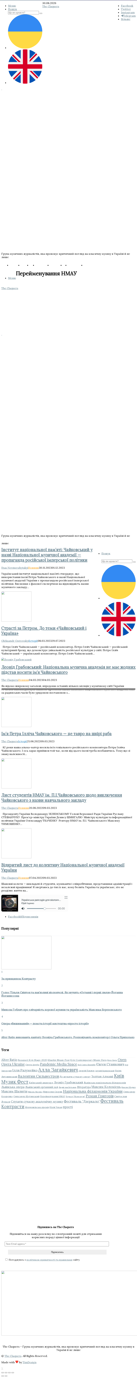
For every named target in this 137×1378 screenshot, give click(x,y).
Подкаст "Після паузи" (75, 1096)
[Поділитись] (6, 1372)
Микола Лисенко (35, 1092)
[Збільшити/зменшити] (12, 1372)
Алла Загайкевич (58, 1069)
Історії (33, 640)
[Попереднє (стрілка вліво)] (2, 1375)
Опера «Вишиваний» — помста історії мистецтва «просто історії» (45, 1023)
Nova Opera (112, 1060)
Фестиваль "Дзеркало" (82, 1101)
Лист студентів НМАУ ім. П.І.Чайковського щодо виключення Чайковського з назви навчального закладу (61, 797)
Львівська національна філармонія (105, 1082)
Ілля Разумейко (25, 1070)
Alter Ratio (9, 1060)
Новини (33, 567)
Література (84, 1087)
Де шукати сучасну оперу (75, 1076)
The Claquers (9, 680)
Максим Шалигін (14, 1091)
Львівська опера (13, 1087)
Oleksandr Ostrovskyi (15, 640)
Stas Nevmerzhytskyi (14, 567)
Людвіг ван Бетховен (67, 1087)
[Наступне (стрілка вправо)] (6, 1375)
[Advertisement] (68, 1142)
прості (68, 1107)
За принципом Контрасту (18, 978)
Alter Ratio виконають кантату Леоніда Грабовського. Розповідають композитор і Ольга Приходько (67, 1037)
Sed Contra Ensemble (87, 1065)
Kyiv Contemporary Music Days (88, 1060)
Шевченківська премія (37, 1107)
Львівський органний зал (41, 1087)
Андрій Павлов (87, 1070)
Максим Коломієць (106, 1087)
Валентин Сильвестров (38, 1076)
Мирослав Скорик (52, 1091)
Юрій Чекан (55, 1107)
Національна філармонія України (93, 1091)
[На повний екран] (9, 1372)
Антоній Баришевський (104, 1071)
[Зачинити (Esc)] (2, 1372)
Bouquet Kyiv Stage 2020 (32, 1060)
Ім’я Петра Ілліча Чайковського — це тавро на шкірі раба (56, 733)
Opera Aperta (32, 1064)
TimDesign (29, 1362)
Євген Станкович (110, 1064)
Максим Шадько (128, 1087)
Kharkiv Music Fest (59, 1060)
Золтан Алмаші (102, 1076)
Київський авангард (41, 1082)
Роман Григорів (100, 1096)
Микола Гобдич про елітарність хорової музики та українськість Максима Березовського (61, 1009)
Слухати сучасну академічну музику (37, 1101)
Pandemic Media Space (58, 1064)
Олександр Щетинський (26, 1096)
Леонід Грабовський (68, 1082)
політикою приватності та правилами (49, 1259)
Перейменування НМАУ (52, 1096)
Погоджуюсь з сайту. (44, 1259)
